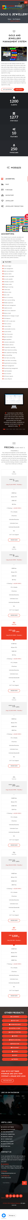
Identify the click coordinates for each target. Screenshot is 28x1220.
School (15, 1051)
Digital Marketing (8, 1134)
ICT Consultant (7, 1139)
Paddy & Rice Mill (15, 1040)
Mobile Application (8, 1129)
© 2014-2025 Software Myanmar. (11, 1203)
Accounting (6, 1146)
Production (15, 1043)
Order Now (14, 540)
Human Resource (15, 1024)
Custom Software (8, 1127)
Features (8, 262)
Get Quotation (7, 89)
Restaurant (15, 1047)
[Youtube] (14, 1196)
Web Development (8, 1132)
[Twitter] (7, 1196)
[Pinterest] (17, 1196)
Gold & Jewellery (15, 21)
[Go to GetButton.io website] (3, 1218)
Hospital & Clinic (15, 1028)
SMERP (15, 1055)
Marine (15, 1036)
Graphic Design (7, 1137)
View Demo (19, 89)
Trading (15, 1059)
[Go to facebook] (4, 1215)
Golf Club (15, 1020)
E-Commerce (15, 1016)
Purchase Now (7, 1080)
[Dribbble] (20, 1196)
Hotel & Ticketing (15, 1032)
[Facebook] (10, 1196)
